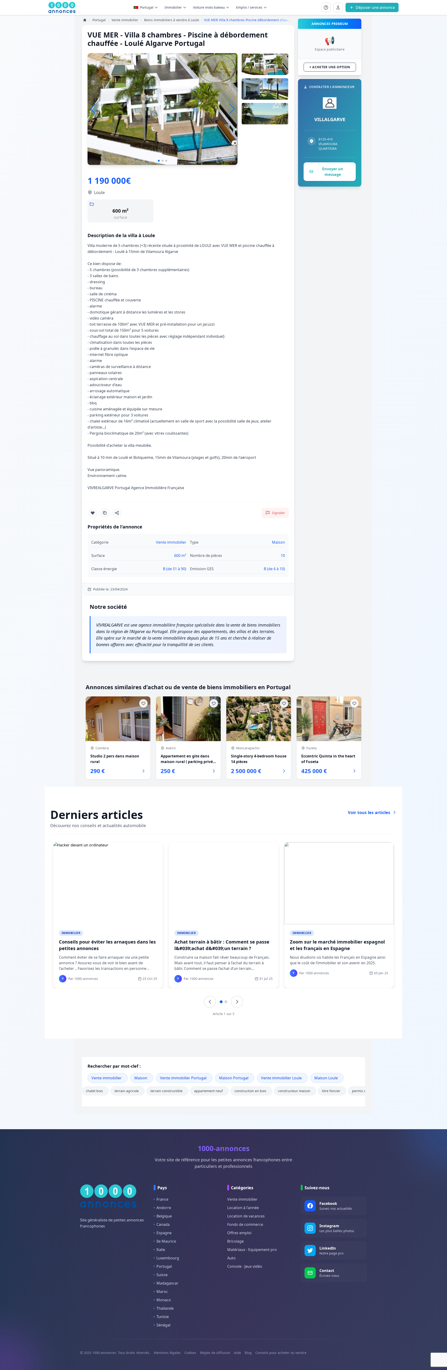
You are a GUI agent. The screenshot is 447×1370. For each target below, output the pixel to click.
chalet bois (94, 1091)
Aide (237, 1352)
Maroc (162, 1291)
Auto (231, 1258)
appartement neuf (208, 1091)
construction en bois (250, 1091)
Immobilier (71, 933)
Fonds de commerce (245, 1224)
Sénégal (163, 1325)
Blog (248, 1352)
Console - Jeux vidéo (244, 1266)
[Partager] (117, 513)
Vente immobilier (106, 1077)
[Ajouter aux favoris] (93, 513)
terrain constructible (166, 1091)
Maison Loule (326, 1077)
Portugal (146, 7)
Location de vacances (246, 1216)
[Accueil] (85, 20)
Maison (140, 1077)
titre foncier (331, 1091)
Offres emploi (239, 1232)
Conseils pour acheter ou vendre (280, 1352)
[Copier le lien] (105, 513)
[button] (232, 109)
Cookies (190, 1352)
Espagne (164, 1232)
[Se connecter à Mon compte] (326, 7)
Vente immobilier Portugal (183, 1077)
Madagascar (167, 1283)
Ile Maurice (166, 1241)
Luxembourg (167, 1258)
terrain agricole (127, 1091)
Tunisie (162, 1316)
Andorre (163, 1207)
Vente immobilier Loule (281, 1077)
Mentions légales (167, 1352)
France (162, 1199)
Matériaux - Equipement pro (252, 1249)
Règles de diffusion (215, 1352)
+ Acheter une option (329, 67)
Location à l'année (243, 1207)
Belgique (164, 1216)
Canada (163, 1224)
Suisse (162, 1274)
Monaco (163, 1299)
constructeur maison (294, 1091)
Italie (160, 1249)
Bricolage (235, 1241)
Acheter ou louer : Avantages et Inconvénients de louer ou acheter (214, 945)
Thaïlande (165, 1308)
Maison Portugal (233, 1077)
